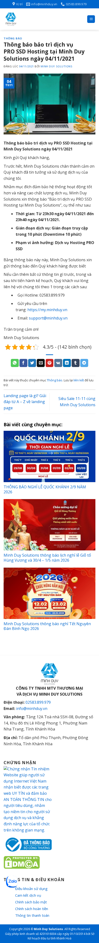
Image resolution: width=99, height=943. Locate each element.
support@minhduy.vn (48, 318)
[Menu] (91, 19)
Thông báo (13, 38)
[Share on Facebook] (23, 363)
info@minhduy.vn (31, 708)
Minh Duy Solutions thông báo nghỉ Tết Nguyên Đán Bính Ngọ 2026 (47, 626)
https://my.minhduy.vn (47, 309)
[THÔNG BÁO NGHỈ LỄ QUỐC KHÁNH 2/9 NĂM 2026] (49, 456)
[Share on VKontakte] (58, 363)
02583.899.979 (38, 702)
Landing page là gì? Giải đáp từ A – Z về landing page (25, 401)
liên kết (79, 380)
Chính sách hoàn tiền (31, 908)
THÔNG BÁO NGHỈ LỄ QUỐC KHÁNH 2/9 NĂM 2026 (45, 489)
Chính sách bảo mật (31, 902)
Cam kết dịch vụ (28, 895)
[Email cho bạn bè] (41, 363)
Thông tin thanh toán (32, 915)
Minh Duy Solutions (56, 66)
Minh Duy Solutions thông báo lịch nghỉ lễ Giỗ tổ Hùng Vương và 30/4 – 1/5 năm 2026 (47, 558)
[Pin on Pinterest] (50, 363)
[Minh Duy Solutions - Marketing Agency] (40, 19)
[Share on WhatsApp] (15, 363)
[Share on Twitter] (32, 363)
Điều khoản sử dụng (31, 888)
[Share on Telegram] (84, 363)
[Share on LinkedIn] (67, 363)
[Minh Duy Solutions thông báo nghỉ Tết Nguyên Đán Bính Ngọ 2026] (49, 593)
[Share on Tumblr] (76, 363)
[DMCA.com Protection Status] (22, 862)
